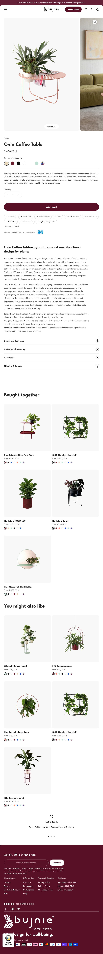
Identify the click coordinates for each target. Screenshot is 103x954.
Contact (7, 882)
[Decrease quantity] (7, 195)
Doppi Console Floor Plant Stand (19, 455)
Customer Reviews (11, 889)
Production (27, 886)
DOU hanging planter (62, 666)
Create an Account (65, 889)
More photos (51, 126)
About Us (27, 882)
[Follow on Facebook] (5, 909)
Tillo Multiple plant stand (15, 666)
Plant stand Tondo (60, 520)
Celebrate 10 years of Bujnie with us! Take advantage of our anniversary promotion (52, 2)
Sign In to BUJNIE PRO (67, 882)
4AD (26, 940)
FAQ (6, 893)
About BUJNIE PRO (66, 886)
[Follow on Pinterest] (18, 909)
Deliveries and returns (11, 226)
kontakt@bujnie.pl (25, 904)
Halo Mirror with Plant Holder (18, 586)
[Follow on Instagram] (12, 909)
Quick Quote (73, 9)
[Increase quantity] (18, 195)
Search (7, 886)
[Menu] (12, 935)
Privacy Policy (44, 882)
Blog (25, 893)
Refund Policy (44, 886)
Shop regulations (45, 889)
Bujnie (6, 138)
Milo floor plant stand (14, 798)
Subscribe (57, 862)
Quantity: (8, 189)
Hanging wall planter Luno (16, 732)
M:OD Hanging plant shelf (64, 455)
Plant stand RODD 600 (15, 520)
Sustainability (28, 889)
